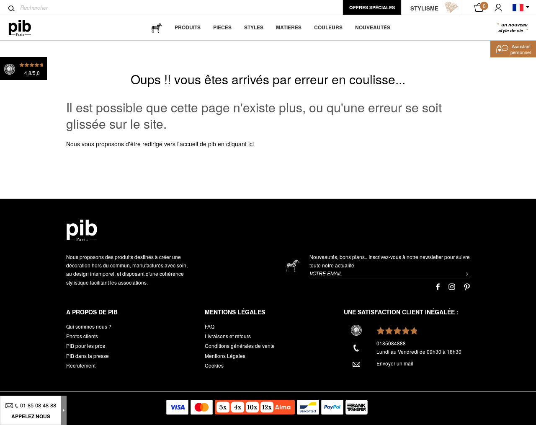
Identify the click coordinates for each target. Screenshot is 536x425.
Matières (289, 27)
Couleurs (328, 27)
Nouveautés (372, 27)
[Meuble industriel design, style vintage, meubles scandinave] (26, 28)
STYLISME (424, 8)
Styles (253, 27)
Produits (188, 27)
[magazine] (156, 27)
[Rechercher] (11, 8)
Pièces (222, 27)
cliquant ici (240, 144)
